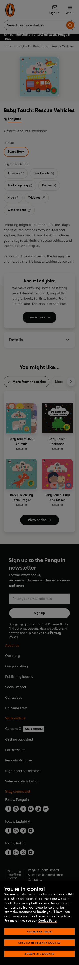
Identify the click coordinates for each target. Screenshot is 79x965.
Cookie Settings (39, 931)
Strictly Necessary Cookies (39, 942)
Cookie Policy (47, 920)
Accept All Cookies (39, 953)
